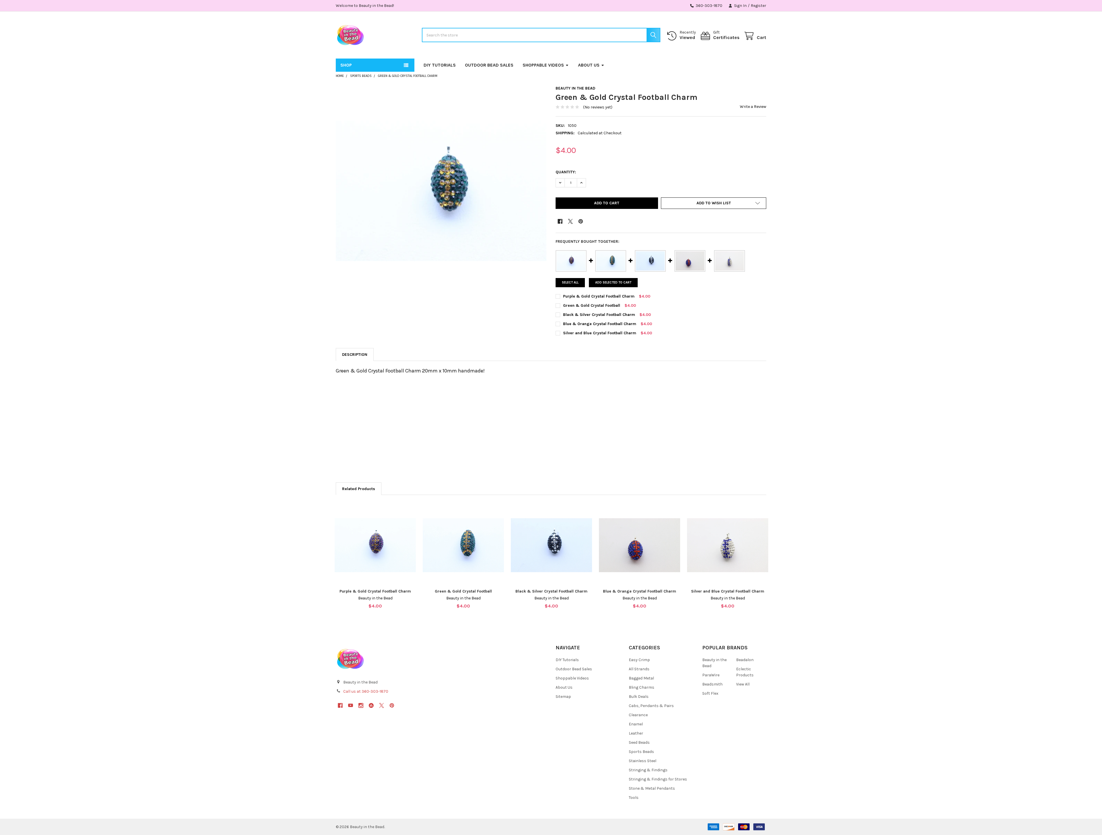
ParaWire (710, 675)
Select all (570, 282)
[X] (570, 221)
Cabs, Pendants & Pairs (651, 705)
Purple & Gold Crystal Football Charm (599, 296)
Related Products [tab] (358, 488)
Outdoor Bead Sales (489, 65)
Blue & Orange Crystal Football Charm (599, 323)
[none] (441, 191)
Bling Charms (641, 687)
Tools (634, 797)
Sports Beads (641, 751)
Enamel (636, 724)
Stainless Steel (642, 760)
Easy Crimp (639, 659)
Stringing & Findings (648, 770)
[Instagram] (360, 705)
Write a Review (753, 106)
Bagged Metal (641, 678)
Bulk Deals (639, 696)
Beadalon (745, 659)
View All (743, 684)
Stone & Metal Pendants (652, 788)
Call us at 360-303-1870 (365, 691)
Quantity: (566, 172)
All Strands (639, 669)
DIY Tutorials (440, 65)
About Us (588, 65)
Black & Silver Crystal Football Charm (599, 314)
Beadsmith (712, 684)
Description (354, 354)
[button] (713, 203)
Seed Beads (639, 742)
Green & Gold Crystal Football (591, 305)
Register (758, 5)
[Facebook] (560, 221)
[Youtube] (350, 705)
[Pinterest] (580, 221)
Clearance (638, 714)
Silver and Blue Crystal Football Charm (599, 333)
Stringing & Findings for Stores (658, 779)
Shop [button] (346, 65)
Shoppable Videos (543, 65)
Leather (636, 733)
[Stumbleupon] (371, 705)
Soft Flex (710, 693)
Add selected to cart (613, 282)
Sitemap (563, 696)
